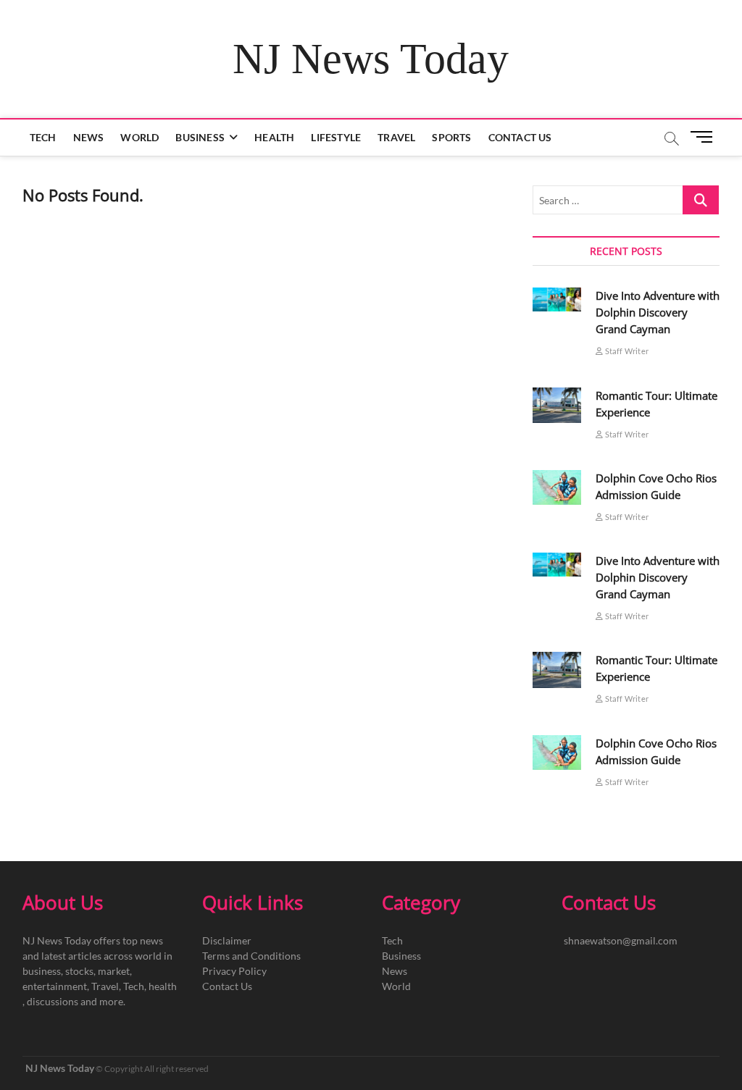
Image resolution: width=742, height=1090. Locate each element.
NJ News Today (371, 59)
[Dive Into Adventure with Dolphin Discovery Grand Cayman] (557, 299)
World (139, 137)
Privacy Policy (234, 971)
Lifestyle (336, 137)
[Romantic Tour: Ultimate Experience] (557, 405)
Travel (396, 137)
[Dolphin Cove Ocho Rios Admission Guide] (557, 487)
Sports (451, 137)
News (88, 137)
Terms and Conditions (251, 955)
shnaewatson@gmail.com (621, 940)
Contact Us (520, 137)
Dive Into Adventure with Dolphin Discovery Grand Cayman (658, 312)
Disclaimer (226, 940)
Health (274, 137)
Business (200, 137)
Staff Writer (626, 351)
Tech (43, 137)
